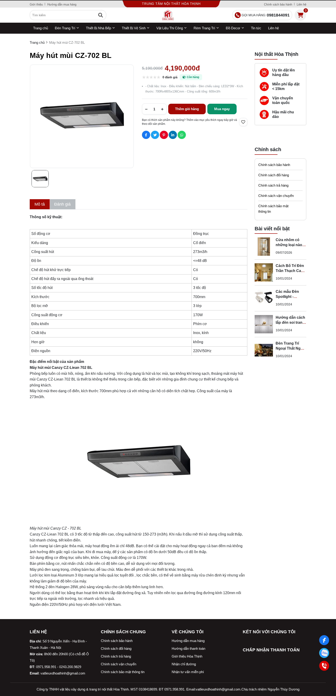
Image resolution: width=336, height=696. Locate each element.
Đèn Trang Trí (65, 28)
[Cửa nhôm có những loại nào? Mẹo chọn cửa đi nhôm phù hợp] (264, 246)
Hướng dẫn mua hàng (61, 4)
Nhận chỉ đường (184, 664)
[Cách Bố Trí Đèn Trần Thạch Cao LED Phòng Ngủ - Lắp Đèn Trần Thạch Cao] (264, 272)
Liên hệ (301, 4)
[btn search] (100, 15)
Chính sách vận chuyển (276, 196)
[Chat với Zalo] (324, 653)
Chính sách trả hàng (273, 185)
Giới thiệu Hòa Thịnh (187, 656)
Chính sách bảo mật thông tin (273, 208)
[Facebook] (324, 640)
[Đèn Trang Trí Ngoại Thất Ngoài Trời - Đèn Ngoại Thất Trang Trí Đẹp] (264, 350)
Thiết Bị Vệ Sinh (134, 28)
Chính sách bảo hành (278, 4)
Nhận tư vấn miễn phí (188, 672)
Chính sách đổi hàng (273, 175)
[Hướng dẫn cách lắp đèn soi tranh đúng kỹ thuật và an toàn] (264, 324)
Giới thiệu (36, 4)
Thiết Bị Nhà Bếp (98, 28)
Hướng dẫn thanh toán (188, 648)
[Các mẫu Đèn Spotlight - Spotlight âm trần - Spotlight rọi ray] (264, 298)
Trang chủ (40, 28)
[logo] (168, 15)
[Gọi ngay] (324, 665)
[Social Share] (146, 135)
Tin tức (256, 28)
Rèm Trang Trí (204, 28)
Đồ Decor (233, 28)
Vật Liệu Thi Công (169, 28)
